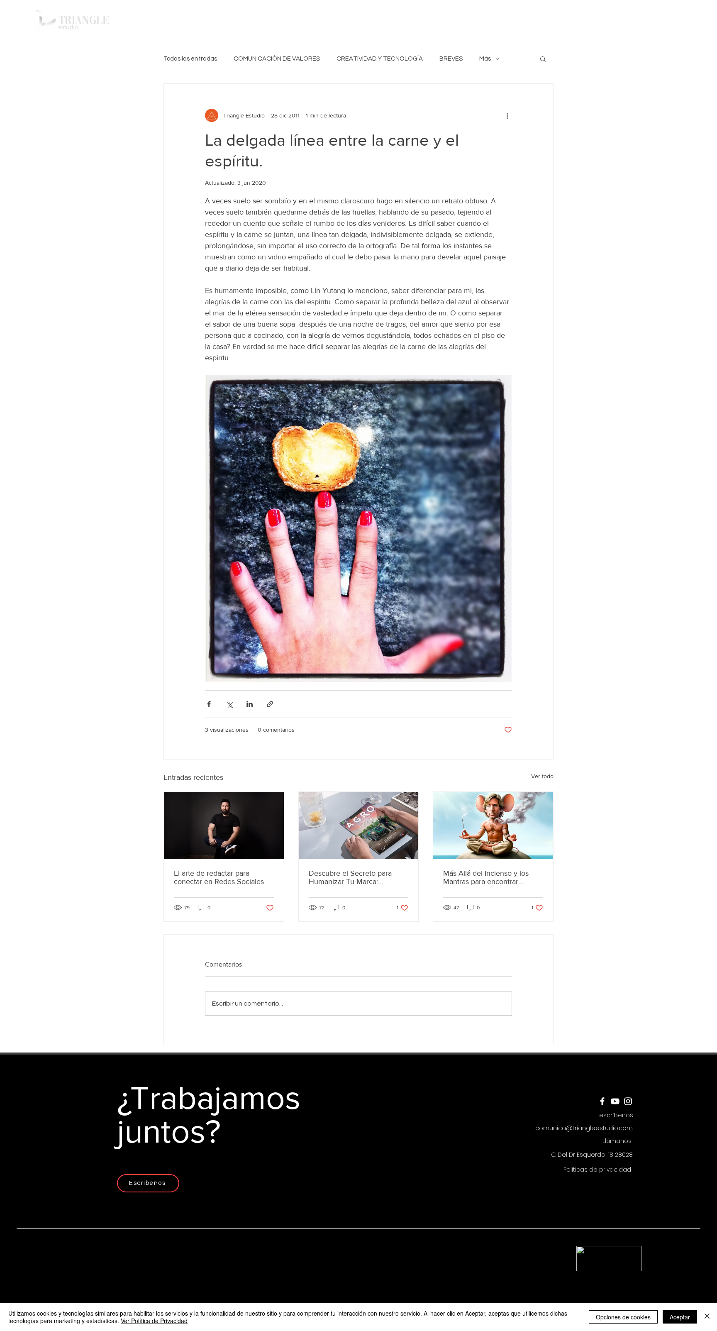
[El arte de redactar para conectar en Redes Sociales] (224, 825)
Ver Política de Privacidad (154, 1320)
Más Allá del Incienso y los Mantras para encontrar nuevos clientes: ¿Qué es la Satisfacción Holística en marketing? (487, 877)
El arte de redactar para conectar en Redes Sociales (219, 877)
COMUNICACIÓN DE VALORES (277, 59)
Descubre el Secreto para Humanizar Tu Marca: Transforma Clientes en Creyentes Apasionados (350, 877)
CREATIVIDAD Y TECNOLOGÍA (380, 59)
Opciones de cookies (623, 1317)
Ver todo (542, 776)
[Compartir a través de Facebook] (209, 704)
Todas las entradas (190, 59)
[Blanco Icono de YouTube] (694, 21)
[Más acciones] (507, 115)
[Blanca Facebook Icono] (681, 21)
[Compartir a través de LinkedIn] (250, 704)
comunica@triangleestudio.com (584, 1128)
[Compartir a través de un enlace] (270, 704)
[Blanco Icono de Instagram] (707, 21)
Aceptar (680, 1317)
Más (485, 59)
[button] (428, 21)
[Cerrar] (707, 1316)
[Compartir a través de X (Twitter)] (229, 704)
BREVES (451, 59)
